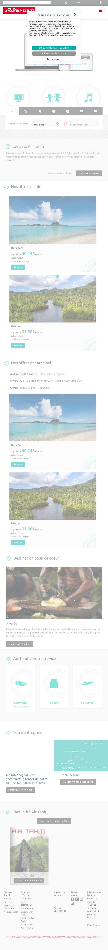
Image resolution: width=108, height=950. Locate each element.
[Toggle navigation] (101, 10)
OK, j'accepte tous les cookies (54, 48)
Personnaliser (54, 59)
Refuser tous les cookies (54, 53)
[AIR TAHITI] (19, 10)
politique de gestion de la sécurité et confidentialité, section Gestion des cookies (52, 38)
